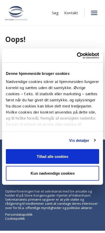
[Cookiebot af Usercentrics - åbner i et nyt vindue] (77, 55)
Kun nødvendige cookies (53, 173)
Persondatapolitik (19, 214)
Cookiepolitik (15, 218)
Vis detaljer (79, 140)
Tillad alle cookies (52, 156)
